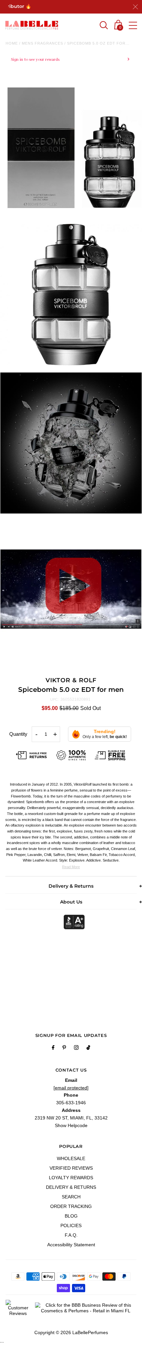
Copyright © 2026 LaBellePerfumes (71, 1332)
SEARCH (71, 1196)
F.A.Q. (71, 1235)
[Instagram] (76, 1048)
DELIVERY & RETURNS (71, 1187)
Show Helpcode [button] (71, 1125)
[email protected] (71, 1087)
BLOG (71, 1216)
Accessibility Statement (71, 1244)
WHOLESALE (71, 1158)
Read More (71, 867)
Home (12, 43)
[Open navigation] (133, 25)
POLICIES (71, 1225)
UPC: (54, 699)
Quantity (18, 734)
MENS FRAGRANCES (42, 43)
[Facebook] (53, 1048)
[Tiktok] (88, 1048)
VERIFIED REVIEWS (71, 1168)
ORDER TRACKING (71, 1206)
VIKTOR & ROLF (71, 680)
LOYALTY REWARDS (71, 1177)
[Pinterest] (64, 1048)
